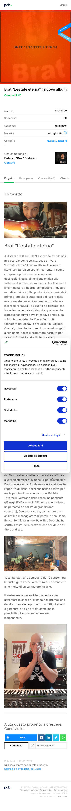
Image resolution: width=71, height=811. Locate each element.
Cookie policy (46, 790)
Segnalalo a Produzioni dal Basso (23, 768)
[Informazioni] (65, 132)
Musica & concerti (57, 140)
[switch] (62, 399)
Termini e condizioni (29, 790)
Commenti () (46, 178)
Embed (16, 745)
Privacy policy (60, 790)
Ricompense (26, 178)
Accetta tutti (35, 445)
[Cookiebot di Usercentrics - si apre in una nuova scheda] (52, 343)
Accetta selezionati (35, 455)
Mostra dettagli (51, 434)
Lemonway (62, 796)
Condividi (10, 95)
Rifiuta (35, 465)
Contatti (9, 162)
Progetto (9, 178)
